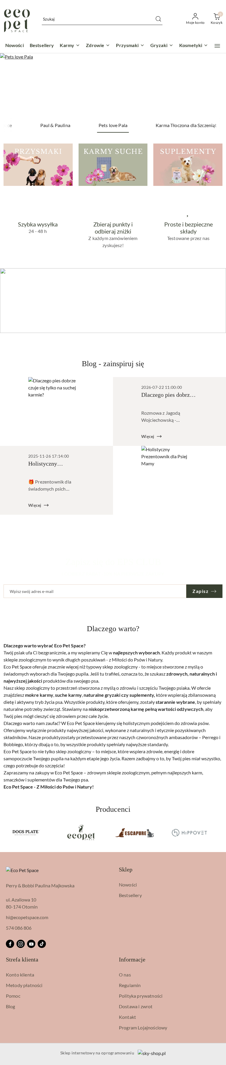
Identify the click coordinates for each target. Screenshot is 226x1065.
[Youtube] (31, 944)
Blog (10, 1006)
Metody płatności (24, 985)
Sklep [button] (125, 869)
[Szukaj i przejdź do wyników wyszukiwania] (158, 19)
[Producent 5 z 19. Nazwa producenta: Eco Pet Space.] (80, 832)
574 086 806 (18, 928)
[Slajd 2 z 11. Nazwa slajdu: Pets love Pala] (113, 85)
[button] (217, 46)
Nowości (128, 884)
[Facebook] (10, 944)
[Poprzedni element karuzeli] (7, 833)
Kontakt (127, 1017)
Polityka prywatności (140, 996)
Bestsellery (130, 895)
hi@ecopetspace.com (27, 917)
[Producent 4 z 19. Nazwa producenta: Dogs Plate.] (26, 832)
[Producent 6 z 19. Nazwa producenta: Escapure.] (135, 832)
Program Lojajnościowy (143, 1027)
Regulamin (130, 985)
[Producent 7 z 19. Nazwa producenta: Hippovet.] (189, 832)
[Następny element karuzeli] (218, 833)
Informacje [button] (132, 959)
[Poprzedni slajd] (13, 86)
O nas (125, 974)
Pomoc (13, 996)
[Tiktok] (42, 944)
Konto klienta (20, 974)
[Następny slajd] (213, 86)
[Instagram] (20, 944)
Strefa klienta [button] (22, 959)
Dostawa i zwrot (135, 1006)
